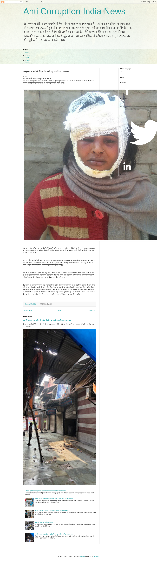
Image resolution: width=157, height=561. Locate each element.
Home (60, 310)
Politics (27, 60)
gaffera (82, 556)
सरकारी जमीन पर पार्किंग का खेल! (44, 522)
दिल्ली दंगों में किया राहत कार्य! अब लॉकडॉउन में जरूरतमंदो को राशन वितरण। (46, 491)
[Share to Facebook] (48, 304)
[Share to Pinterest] (50, 304)
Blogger (96, 556)
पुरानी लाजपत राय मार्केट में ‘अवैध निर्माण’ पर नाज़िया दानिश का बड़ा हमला (47, 320)
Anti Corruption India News (74, 11)
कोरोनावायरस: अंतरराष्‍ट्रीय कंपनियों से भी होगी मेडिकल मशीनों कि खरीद (54, 498)
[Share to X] (45, 304)
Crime (27, 53)
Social (27, 63)
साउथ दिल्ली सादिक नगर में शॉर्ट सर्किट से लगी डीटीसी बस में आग (52, 510)
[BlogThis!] (43, 304)
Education (28, 55)
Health (27, 58)
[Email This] (41, 304)
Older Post (91, 310)
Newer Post (28, 310)
